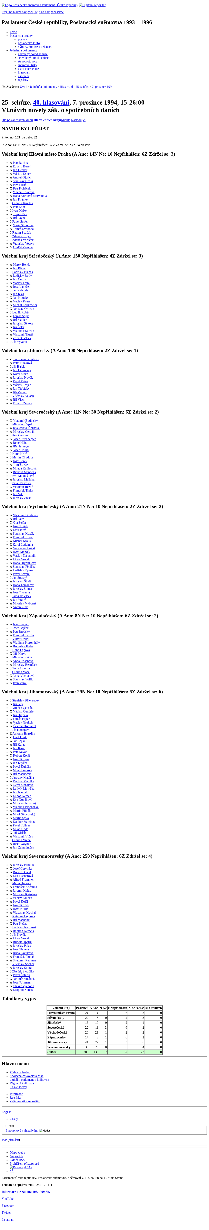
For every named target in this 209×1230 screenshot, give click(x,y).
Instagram (8, 1219)
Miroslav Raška (22, 657)
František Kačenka (25, 887)
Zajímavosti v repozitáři (25, 1101)
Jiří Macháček (22, 774)
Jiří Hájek (18, 366)
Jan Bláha (19, 268)
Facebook (8, 1205)
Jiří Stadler (20, 319)
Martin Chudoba (22, 457)
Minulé (65, 120)
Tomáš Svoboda (23, 229)
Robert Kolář (21, 755)
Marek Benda (21, 264)
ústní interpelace (28, 68)
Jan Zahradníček (23, 847)
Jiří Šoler (18, 327)
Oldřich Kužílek (22, 203)
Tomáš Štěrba (21, 668)
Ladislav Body (22, 275)
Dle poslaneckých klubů (17, 120)
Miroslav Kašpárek (25, 894)
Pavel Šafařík (21, 975)
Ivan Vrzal (20, 683)
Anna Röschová (23, 661)
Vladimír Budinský (25, 420)
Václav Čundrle (23, 711)
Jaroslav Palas (22, 945)
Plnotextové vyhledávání (22, 1130)
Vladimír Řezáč (23, 486)
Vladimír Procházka (26, 807)
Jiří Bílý (18, 704)
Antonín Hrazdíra (23, 733)
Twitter (6, 1212)
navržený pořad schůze (33, 54)
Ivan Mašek (19, 210)
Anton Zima (20, 607)
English (6, 1112)
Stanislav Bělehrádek (25, 700)
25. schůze (82, 86)
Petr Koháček (22, 188)
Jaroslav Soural (22, 967)
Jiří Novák (19, 934)
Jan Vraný (19, 599)
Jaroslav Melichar (24, 479)
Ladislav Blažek (22, 272)
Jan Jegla (19, 741)
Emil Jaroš (19, 530)
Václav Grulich (23, 722)
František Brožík (23, 635)
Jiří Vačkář (20, 392)
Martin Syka (21, 818)
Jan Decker (20, 170)
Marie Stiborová (23, 225)
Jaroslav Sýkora (23, 323)
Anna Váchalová (23, 675)
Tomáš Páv (20, 214)
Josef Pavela (21, 949)
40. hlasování (51, 102)
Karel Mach (20, 374)
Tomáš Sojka (21, 316)
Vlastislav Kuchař (24, 912)
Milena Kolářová (23, 192)
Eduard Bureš (22, 166)
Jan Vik (18, 494)
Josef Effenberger (24, 439)
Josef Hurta (20, 737)
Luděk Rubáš (21, 312)
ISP (4, 1140)
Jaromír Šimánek (24, 978)
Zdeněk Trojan (21, 236)
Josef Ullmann (22, 982)
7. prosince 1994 (102, 86)
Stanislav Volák (23, 679)
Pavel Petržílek (21, 483)
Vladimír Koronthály (26, 642)
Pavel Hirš (19, 184)
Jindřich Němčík (23, 931)
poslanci (23, 39)
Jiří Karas (19, 744)
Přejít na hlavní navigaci (17, 12)
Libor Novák (21, 559)
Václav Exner (22, 173)
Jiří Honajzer (20, 730)
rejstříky (23, 79)
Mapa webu (17, 1152)
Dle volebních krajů (47, 120)
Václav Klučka (22, 898)
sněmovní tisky (27, 65)
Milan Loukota (22, 770)
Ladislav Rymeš (23, 570)
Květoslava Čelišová (26, 428)
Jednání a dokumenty (23, 50)
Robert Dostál (22, 872)
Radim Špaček (21, 232)
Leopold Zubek (23, 989)
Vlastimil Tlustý (23, 334)
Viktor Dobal (20, 639)
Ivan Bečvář (21, 624)
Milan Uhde (20, 829)
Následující (78, 120)
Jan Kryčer (20, 763)
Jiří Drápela (20, 715)
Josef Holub (21, 450)
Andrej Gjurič (22, 177)
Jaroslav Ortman (23, 308)
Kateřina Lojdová (23, 916)
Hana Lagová (21, 650)
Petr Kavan (20, 752)
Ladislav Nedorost (24, 927)
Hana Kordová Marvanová (30, 195)
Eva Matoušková (23, 475)
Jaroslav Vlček (21, 596)
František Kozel (23, 537)
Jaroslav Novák (23, 377)
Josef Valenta (21, 592)
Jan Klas (18, 294)
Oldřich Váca (21, 672)
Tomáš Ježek (21, 464)
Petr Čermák (20, 435)
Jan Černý (19, 279)
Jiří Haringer (21, 446)
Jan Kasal (19, 748)
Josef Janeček (21, 286)
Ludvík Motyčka (23, 788)
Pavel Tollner (21, 825)
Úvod (13, 32)
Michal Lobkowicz (25, 305)
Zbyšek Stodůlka (23, 971)
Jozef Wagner (21, 843)
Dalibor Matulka (23, 781)
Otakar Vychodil (23, 986)
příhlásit (14, 1140)
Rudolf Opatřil (22, 942)
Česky (14, 1119)
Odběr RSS (17, 1160)
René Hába (20, 442)
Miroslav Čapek (22, 424)
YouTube (7, 1198)
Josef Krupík (21, 759)
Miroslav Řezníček (25, 664)
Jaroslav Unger (22, 588)
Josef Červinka (22, 868)
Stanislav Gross (23, 181)
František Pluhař (23, 956)
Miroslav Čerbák (23, 431)
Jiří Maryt (19, 653)
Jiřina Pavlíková (23, 953)
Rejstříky (15, 1097)
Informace (16, 1094)
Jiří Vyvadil (19, 341)
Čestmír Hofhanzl (24, 726)
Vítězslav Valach (23, 396)
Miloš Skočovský (24, 814)
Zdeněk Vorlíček (23, 240)
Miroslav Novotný (25, 803)
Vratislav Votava (23, 243)
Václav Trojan (22, 385)
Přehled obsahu (20, 1072)
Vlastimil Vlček (23, 836)
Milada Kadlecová (25, 468)
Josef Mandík (21, 552)
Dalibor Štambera (24, 821)
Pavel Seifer (20, 221)
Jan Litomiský (22, 370)
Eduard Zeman (22, 403)
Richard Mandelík (24, 472)
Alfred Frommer (23, 879)
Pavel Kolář (20, 901)
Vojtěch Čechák (22, 707)
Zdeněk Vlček (22, 338)
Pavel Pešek (20, 381)
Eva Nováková (22, 799)
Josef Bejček (20, 628)
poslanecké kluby (29, 43)
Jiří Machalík (21, 920)
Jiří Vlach (19, 399)
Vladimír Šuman (23, 330)
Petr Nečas (20, 923)
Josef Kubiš (20, 909)
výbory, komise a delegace (35, 46)
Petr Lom (19, 207)
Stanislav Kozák (23, 533)
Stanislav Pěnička (24, 566)
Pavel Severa (21, 574)
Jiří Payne (19, 218)
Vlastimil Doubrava (25, 515)
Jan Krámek (20, 199)
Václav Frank (21, 283)
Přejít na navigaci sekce (48, 12)
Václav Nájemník (24, 555)
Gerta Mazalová (23, 785)
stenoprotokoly (27, 61)
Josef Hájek (20, 526)
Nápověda (16, 1156)
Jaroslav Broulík (23, 864)
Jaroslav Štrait (22, 581)
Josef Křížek (21, 905)
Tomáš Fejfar (21, 718)
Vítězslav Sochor (23, 964)
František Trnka (23, 490)
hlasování (24, 72)
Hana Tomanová (23, 585)
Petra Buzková (22, 363)
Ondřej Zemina (23, 247)
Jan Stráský (19, 577)
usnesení (23, 76)
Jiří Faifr (18, 519)
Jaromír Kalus (22, 890)
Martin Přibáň (22, 810)
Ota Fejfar (19, 522)
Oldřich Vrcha (21, 840)
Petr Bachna (21, 162)
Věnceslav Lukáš (24, 548)
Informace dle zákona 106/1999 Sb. (26, 1191)
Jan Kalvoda (20, 290)
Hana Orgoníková (24, 563)
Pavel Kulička (22, 766)
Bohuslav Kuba (23, 646)
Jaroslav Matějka (23, 777)
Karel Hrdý (19, 453)
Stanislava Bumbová (26, 359)
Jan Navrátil (20, 792)
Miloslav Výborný (25, 603)
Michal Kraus (22, 541)
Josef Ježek (20, 461)
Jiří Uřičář (19, 832)
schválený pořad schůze (33, 57)
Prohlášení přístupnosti (24, 1163)
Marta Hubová (21, 883)
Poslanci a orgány (21, 35)
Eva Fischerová (23, 876)
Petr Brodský (21, 631)
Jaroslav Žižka (22, 498)
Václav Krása (21, 301)
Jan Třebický (21, 388)
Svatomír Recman (24, 960)
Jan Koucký (21, 297)
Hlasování (66, 86)
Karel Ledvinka (23, 544)
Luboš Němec (22, 796)
